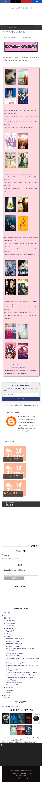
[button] (21, 385)
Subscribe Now (21, 399)
